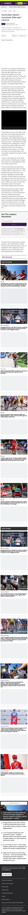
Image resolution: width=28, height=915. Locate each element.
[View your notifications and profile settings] (16, 3)
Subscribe (20, 3)
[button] (26, 3)
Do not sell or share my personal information (12, 902)
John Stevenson (11, 23)
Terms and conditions (7, 880)
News (3, 24)
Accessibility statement (7, 893)
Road (14, 11)
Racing (9, 11)
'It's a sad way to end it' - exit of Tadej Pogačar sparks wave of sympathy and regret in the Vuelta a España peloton (15, 846)
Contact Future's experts (7, 883)
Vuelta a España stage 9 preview (17, 7)
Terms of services (18, 228)
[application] (14, 119)
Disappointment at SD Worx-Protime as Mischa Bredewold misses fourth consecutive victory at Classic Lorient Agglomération (14, 825)
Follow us (16, 35)
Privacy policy (5, 886)
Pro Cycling (4, 11)
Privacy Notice (20, 230)
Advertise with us (6, 899)
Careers (3, 896)
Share (5, 35)
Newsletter (24, 35)
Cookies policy (5, 890)
